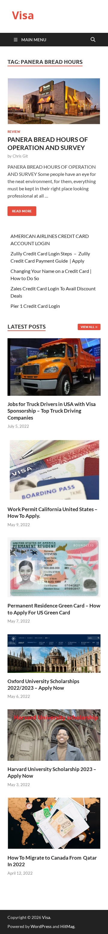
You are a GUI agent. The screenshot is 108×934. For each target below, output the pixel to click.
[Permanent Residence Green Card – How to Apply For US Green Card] (54, 567)
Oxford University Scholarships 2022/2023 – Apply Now (43, 684)
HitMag (67, 926)
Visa (23, 15)
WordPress (41, 926)
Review (14, 132)
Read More (20, 209)
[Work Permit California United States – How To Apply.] (54, 469)
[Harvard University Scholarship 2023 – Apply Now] (54, 734)
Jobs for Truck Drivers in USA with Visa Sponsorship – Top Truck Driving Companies (52, 410)
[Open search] (93, 40)
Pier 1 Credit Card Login (35, 306)
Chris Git (20, 156)
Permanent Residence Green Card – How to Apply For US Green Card (54, 608)
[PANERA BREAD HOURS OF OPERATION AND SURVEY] (54, 101)
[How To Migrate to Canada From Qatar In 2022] (54, 823)
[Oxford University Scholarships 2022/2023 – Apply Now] (54, 652)
